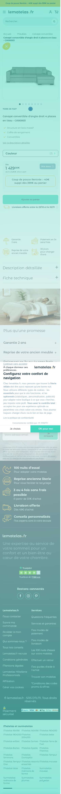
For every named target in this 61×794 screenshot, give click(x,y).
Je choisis (15, 428)
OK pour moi (45, 428)
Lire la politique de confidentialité (18, 418)
